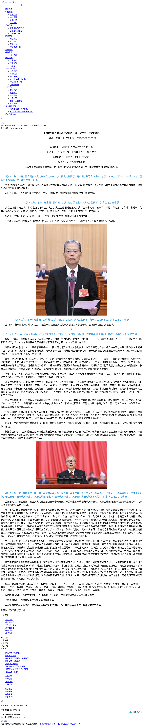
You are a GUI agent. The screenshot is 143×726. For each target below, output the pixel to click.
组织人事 (13, 98)
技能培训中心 (10, 68)
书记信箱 (9, 630)
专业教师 (13, 42)
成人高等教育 (10, 106)
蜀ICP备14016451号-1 (48, 724)
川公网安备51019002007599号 (68, 724)
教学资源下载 (15, 47)
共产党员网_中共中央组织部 (16, 669)
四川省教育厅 (10, 656)
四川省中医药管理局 (13, 661)
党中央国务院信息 (17, 28)
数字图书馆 (9, 628)
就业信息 (13, 55)
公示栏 (12, 66)
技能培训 (13, 74)
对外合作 (9, 697)
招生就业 (9, 52)
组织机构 (13, 20)
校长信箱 (9, 633)
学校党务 (9, 694)
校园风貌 (13, 23)
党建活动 (13, 90)
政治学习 (13, 93)
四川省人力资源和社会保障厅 (17, 658)
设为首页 (4, 2)
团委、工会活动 (16, 101)
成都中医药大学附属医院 (15, 666)
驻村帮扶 (13, 103)
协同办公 (9, 620)
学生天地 (9, 58)
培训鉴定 (9, 689)
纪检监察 (13, 95)
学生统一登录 (10, 625)
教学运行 (13, 39)
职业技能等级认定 (17, 77)
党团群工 (9, 87)
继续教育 (9, 692)
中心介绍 (13, 71)
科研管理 (9, 50)
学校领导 (13, 17)
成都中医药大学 (11, 664)
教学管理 (9, 36)
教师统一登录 (10, 622)
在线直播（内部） (12, 672)
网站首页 (9, 9)
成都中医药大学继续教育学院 (21, 112)
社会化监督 (14, 85)
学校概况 (9, 12)
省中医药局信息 (16, 33)
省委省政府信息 (16, 31)
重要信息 (9, 25)
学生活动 (13, 60)
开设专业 (13, 44)
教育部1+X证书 (16, 82)
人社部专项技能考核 (18, 79)
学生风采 (13, 63)
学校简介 (13, 15)
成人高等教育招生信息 (19, 109)
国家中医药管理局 (12, 653)
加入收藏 (12, 2)
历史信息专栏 (10, 114)
